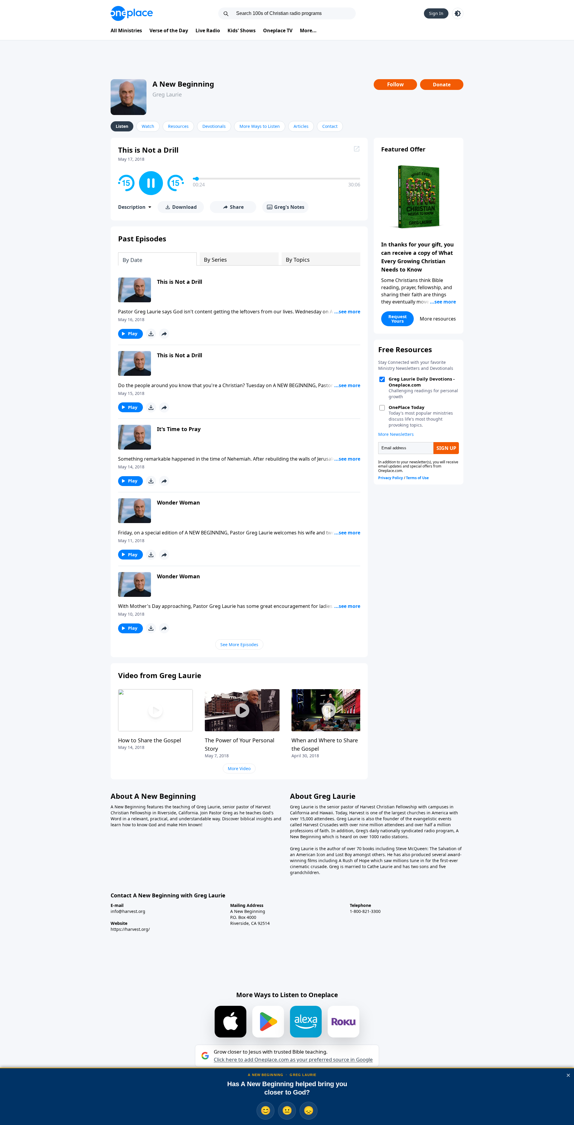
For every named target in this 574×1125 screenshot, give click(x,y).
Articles (301, 126)
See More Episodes (239, 644)
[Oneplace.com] (132, 13)
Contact (330, 126)
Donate (442, 84)
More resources (438, 318)
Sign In (436, 13)
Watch (148, 126)
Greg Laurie (167, 94)
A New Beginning (183, 84)
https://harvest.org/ (130, 929)
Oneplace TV (277, 30)
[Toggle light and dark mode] (457, 13)
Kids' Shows (242, 30)
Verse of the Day (168, 30)
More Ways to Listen (259, 126)
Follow (395, 84)
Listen (122, 126)
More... (308, 30)
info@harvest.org (128, 911)
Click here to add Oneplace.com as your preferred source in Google (293, 1059)
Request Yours (397, 318)
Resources (178, 126)
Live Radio (208, 30)
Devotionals (214, 126)
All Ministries (126, 30)
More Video (239, 768)
